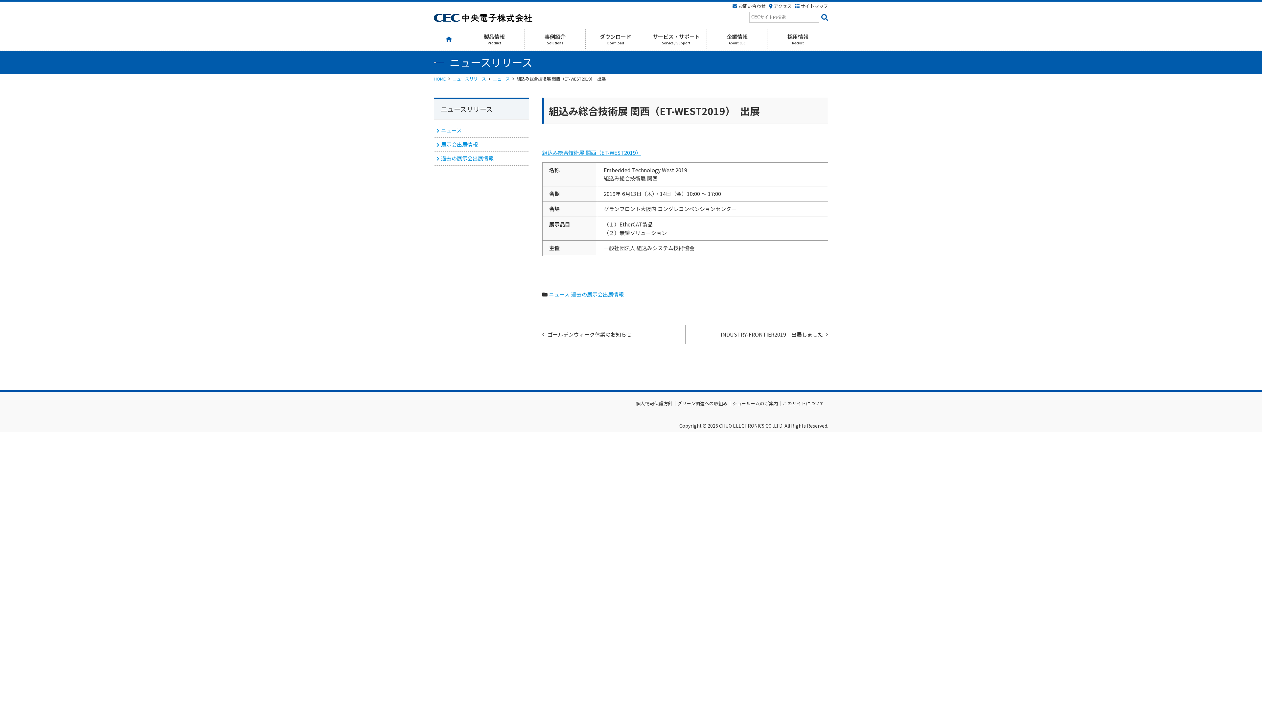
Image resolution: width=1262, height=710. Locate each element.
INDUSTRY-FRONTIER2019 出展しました (772, 334)
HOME (440, 79)
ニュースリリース (469, 79)
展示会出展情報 (459, 144)
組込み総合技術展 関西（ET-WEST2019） (591, 152)
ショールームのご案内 (755, 403)
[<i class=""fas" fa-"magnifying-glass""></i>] (823, 17)
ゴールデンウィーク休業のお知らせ (590, 334)
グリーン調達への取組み (702, 403)
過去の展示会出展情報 (597, 294)
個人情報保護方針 (654, 403)
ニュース (501, 79)
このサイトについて (803, 403)
